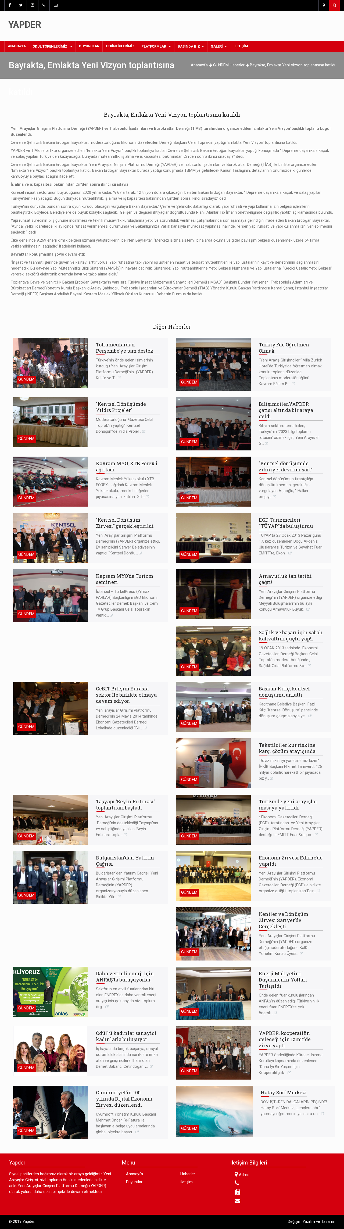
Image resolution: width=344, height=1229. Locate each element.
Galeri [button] (217, 46)
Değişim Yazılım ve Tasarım (311, 1221)
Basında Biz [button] (189, 46)
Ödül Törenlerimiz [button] (50, 46)
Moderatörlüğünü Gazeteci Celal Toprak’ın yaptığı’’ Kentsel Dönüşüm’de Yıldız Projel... (124, 425)
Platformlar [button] (154, 46)
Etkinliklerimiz (120, 46)
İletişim (241, 46)
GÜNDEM (26, 379)
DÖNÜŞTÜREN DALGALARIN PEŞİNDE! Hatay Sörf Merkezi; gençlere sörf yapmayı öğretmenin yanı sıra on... (294, 1108)
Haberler (187, 1174)
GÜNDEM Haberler (229, 65)
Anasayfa (18, 46)
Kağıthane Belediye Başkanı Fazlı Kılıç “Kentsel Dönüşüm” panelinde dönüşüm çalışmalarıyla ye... (288, 710)
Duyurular (89, 46)
